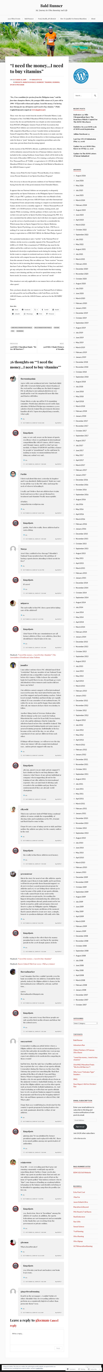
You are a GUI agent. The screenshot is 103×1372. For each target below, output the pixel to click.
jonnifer (24, 665)
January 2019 (81, 357)
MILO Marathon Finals (43, 327)
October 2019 (81, 318)
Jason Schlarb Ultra (80, 1202)
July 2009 (79, 902)
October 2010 (81, 828)
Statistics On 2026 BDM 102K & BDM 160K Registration (85, 128)
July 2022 (79, 239)
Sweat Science (78, 1227)
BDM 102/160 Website (82, 1172)
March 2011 (80, 804)
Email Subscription (82, 1100)
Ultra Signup (78, 1241)
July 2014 (79, 607)
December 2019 (82, 313)
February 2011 (81, 808)
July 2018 (79, 387)
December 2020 (82, 269)
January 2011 (81, 813)
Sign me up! (80, 1127)
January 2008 (81, 990)
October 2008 (81, 946)
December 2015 (82, 534)
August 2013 (81, 661)
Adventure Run (79, 1045)
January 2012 (81, 754)
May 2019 (79, 342)
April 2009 (80, 916)
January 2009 (81, 931)
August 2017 (81, 441)
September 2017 (82, 436)
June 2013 (80, 671)
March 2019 (80, 347)
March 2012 (80, 745)
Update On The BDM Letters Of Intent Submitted (84, 154)
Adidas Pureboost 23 (81, 134)
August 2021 (81, 249)
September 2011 (82, 774)
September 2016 (82, 494)
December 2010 (82, 818)
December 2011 (82, 759)
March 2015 (80, 568)
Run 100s (76, 1222)
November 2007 (82, 1000)
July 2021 (79, 254)
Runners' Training (44, 82)
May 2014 (79, 617)
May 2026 (79, 185)
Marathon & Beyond (81, 1207)
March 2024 (80, 200)
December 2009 (82, 877)
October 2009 (81, 887)
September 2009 (82, 892)
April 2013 (80, 681)
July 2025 (79, 190)
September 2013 (82, 656)
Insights (18, 82)
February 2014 (81, 632)
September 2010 (82, 833)
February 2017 (81, 470)
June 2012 (80, 730)
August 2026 (81, 176)
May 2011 (79, 794)
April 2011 (80, 799)
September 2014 (82, 597)
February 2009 (81, 926)
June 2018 (80, 391)
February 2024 (81, 205)
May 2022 (79, 244)
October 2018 (81, 372)
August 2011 (81, 779)
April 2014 (80, 622)
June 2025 (80, 195)
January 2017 (81, 475)
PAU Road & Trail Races (82, 1212)
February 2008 (81, 985)
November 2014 (82, 588)
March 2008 (80, 980)
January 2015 (81, 578)
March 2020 (80, 298)
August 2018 (81, 382)
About (93, 19)
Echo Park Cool (79, 1192)
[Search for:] (85, 95)
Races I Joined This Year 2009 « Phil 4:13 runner (36, 964)
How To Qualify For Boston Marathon (73, 19)
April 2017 (80, 460)
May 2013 (79, 676)
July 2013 (79, 666)
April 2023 (80, 220)
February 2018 (81, 411)
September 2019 (82, 323)
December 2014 (82, 583)
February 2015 (81, 573)
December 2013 (82, 642)
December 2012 (82, 700)
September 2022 (82, 235)
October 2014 (81, 593)
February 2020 (81, 303)
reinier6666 (26, 1162)
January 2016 (81, 529)
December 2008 (82, 936)
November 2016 (82, 485)
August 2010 (81, 838)
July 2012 (79, 725)
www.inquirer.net (38, 109)
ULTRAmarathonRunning (82, 1246)
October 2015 (81, 544)
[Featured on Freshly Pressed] (81, 83)
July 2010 (79, 843)
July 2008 (79, 960)
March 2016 (80, 519)
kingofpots (37, 79)
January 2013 (81, 696)
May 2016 (79, 509)
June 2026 (80, 181)
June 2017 (80, 450)
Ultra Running (78, 1236)
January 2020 (81, 308)
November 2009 (82, 882)
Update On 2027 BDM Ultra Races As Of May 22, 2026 (84, 147)
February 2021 (81, 264)
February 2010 (81, 867)
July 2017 (79, 445)
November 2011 (82, 764)
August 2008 (81, 956)
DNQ (75, 1079)
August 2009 (81, 897)
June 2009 (80, 907)
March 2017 (80, 465)
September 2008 (82, 951)
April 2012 (80, 740)
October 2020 (81, 279)
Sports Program (17, 85)
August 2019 (81, 328)
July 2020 (79, 288)
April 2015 (80, 563)
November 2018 (82, 367)
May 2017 (79, 455)
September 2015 (82, 548)
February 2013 (81, 691)
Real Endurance (79, 1217)
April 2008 (80, 975)
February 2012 (81, 750)
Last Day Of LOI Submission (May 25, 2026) (84, 140)
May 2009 (79, 911)
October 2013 (81, 651)
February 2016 (81, 524)
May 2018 (79, 396)
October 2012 (81, 710)
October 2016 (81, 490)
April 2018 (80, 401)
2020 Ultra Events (14, 19)
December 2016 (82, 480)
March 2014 (80, 627)
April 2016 (80, 514)
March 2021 (80, 259)
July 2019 (79, 333)
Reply (59, 423)
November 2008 (82, 941)
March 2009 (80, 921)
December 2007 (82, 995)
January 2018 (81, 416)
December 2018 (82, 362)
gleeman (42, 1320)
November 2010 (82, 823)
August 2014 (81, 602)
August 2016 (81, 499)
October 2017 (81, 431)
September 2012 (82, 715)
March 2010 (80, 862)
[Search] (95, 95)
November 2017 (82, 426)
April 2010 (80, 857)
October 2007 (81, 1005)
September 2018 (82, 377)
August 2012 (81, 720)
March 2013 (80, 686)
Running (56, 82)
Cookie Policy (39, 1368)
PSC (12, 331)
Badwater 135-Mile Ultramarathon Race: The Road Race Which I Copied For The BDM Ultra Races (85, 118)
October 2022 (81, 230)
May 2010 (79, 853)
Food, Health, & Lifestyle (47, 19)
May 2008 (79, 970)
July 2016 (79, 504)
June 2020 (80, 293)
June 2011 (80, 789)
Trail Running (78, 1231)
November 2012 (82, 705)
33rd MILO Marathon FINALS (21, 327)
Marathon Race (29, 82)
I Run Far (76, 1197)
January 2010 (81, 872)
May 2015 (79, 558)
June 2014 (80, 612)
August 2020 (81, 283)
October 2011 (81, 769)
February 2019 (81, 352)
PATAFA (56, 327)
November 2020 (82, 274)
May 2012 (79, 735)
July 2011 (79, 784)
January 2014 (81, 637)
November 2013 (82, 646)
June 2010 (80, 848)
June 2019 (80, 337)
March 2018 (80, 406)
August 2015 (81, 553)
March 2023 (80, 225)
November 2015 (82, 539)
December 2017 (82, 421)
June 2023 (80, 215)
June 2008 (80, 965)
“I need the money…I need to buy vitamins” (35, 959)
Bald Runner (51, 5)
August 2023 (81, 210)
